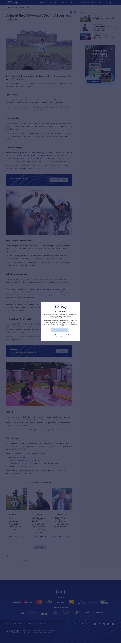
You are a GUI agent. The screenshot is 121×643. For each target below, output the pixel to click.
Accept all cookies (60, 330)
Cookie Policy (60, 337)
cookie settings (64, 334)
